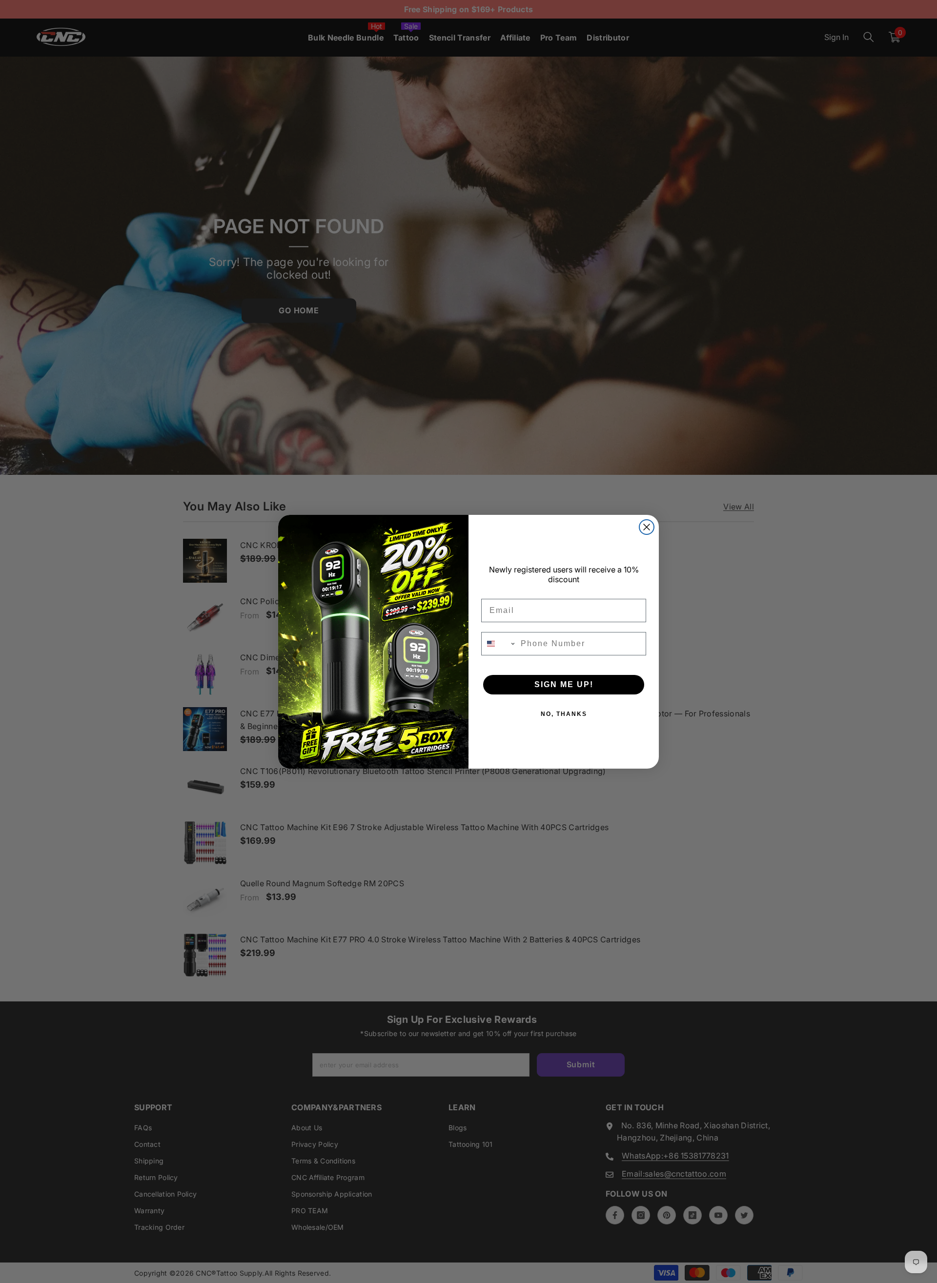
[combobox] (499, 643)
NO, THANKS (564, 714)
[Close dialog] (646, 527)
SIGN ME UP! (563, 684)
